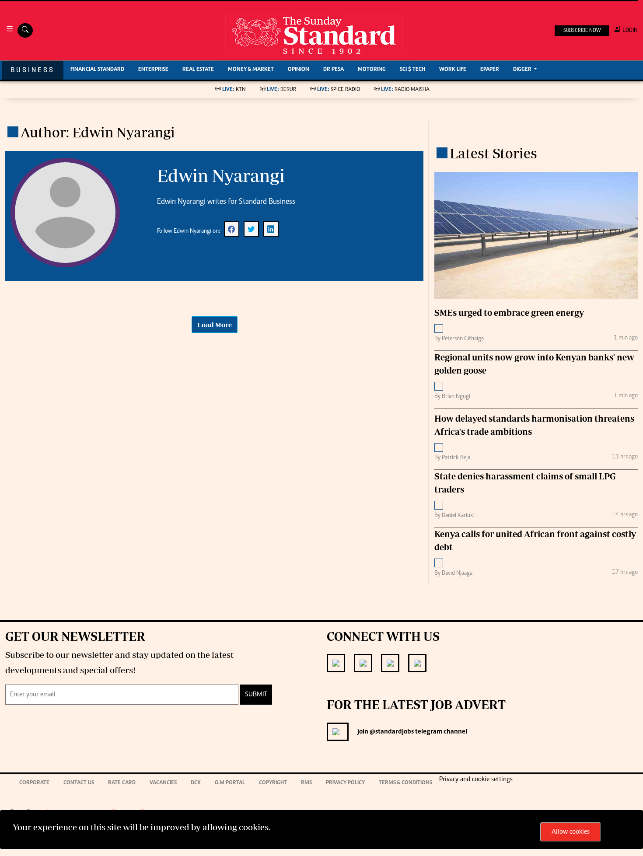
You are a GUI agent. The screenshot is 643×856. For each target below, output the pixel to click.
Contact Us (78, 783)
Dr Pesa (333, 70)
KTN (234, 90)
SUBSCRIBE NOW (582, 30)
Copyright (273, 783)
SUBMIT (256, 694)
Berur (281, 90)
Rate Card (122, 783)
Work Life (452, 70)
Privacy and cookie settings (476, 779)
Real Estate (198, 70)
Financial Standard (97, 70)
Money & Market (251, 70)
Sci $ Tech (412, 70)
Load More (214, 324)
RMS (306, 783)
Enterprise (153, 70)
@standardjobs (391, 731)
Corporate (34, 783)
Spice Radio (338, 90)
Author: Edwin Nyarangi (98, 132)
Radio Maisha (405, 90)
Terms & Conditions (405, 783)
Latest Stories (493, 153)
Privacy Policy (345, 783)
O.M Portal (230, 783)
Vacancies (163, 783)
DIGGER (523, 70)
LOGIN (629, 30)
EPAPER (489, 70)
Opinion (298, 70)
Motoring (372, 70)
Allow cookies (571, 831)
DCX (196, 783)
